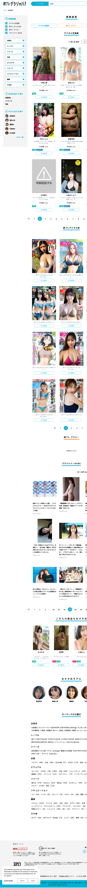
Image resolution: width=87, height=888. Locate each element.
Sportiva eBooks (73, 742)
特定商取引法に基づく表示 (48, 876)
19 (81, 609)
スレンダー (39, 771)
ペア (35, 794)
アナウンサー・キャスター (74, 806)
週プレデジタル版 (15, 26)
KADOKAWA (55, 727)
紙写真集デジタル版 (38, 751)
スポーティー (66, 774)
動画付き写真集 (66, 751)
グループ (58, 794)
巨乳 (53, 771)
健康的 (37, 774)
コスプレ (37, 762)
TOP (4, 10)
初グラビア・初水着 (53, 818)
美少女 (37, 783)
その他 (9, 85)
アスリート (78, 809)
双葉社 (74, 730)
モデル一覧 (19, 137)
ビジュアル (10, 63)
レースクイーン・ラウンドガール (46, 806)
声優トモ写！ (36, 754)
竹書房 (42, 730)
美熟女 (62, 783)
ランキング (8, 101)
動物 (80, 818)
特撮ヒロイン (38, 809)
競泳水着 (61, 762)
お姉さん (49, 783)
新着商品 (8, 98)
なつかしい (76, 783)
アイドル (52, 803)
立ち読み (44, 97)
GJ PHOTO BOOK (67, 739)
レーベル (10, 46)
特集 (6, 104)
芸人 (66, 809)
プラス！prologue (53, 751)
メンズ (69, 818)
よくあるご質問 (81, 876)
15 (59, 609)
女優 (64, 803)
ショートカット (78, 771)
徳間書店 (49, 730)
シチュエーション (13, 74)
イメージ (10, 68)
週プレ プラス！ (14, 30)
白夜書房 (67, 730)
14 (53, 609)
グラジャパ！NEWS (15, 33)
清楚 (50, 786)
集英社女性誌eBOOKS (39, 742)
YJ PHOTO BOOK (54, 739)
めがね (73, 762)
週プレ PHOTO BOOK (39, 739)
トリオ (46, 794)
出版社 (9, 40)
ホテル (69, 794)
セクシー (38, 786)
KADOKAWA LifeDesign (68, 727)
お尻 (63, 771)
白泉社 (61, 730)
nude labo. (53, 754)
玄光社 (80, 727)
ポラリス (45, 754)
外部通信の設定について (66, 876)
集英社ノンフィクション (57, 742)
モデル (75, 803)
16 (64, 609)
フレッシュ (50, 774)
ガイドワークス (44, 727)
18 (75, 609)
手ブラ (37, 818)
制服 (50, 762)
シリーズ (10, 51)
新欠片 (55, 730)
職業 (8, 79)
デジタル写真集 (14, 23)
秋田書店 (34, 727)
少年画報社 (35, 730)
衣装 (8, 57)
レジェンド (54, 809)
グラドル (38, 803)
